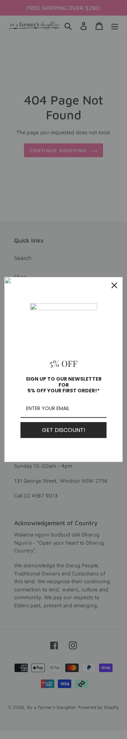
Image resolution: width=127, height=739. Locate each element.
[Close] (114, 285)
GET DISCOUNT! (63, 430)
